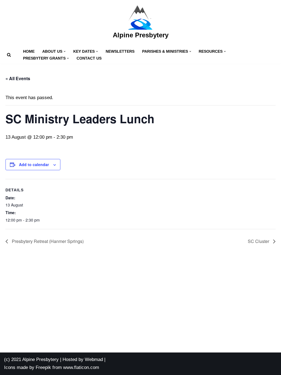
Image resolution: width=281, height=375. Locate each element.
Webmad (94, 359)
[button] (65, 51)
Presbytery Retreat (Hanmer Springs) (47, 241)
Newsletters (120, 51)
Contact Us (89, 58)
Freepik (43, 367)
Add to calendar (34, 164)
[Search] (9, 55)
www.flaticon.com (81, 367)
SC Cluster (259, 241)
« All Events (17, 78)
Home (29, 51)
